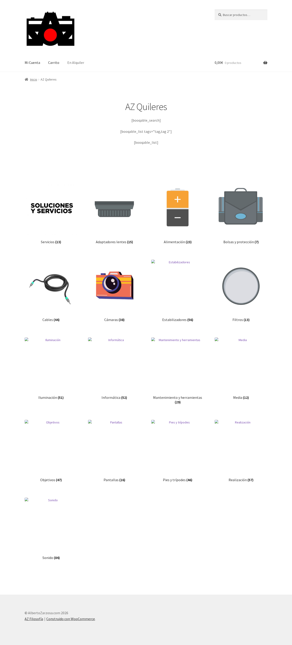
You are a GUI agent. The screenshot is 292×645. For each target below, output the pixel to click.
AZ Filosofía (34, 618)
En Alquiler (75, 62)
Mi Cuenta (32, 62)
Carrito (53, 62)
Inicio (33, 79)
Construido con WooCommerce (70, 618)
